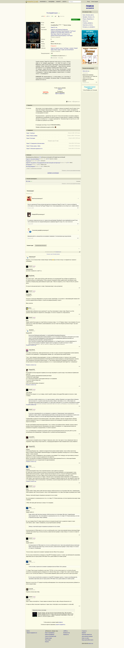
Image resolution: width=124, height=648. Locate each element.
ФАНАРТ (58, 1)
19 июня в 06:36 (32, 447)
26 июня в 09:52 (32, 589)
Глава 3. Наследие (30, 138)
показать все (58, 251)
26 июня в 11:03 (32, 597)
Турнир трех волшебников (67, 49)
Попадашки (29, 164)
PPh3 (30, 466)
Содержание (30, 130)
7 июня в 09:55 (32, 267)
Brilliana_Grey (43, 164)
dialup (69, 25)
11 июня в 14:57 (32, 438)
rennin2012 (31, 437)
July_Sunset (32, 349)
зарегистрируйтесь (60, 93)
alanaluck (31, 329)
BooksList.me (66, 632)
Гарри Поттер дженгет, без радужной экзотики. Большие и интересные (43, 162)
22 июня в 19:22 (32, 467)
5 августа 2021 (30, 238)
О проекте (84, 631)
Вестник (28, 181)
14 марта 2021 (30, 223)
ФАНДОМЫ (51, 1)
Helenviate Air (32, 256)
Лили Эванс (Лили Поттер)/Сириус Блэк (60, 34)
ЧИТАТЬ (45, 92)
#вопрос (90, 17)
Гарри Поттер (54, 27)
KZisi (30, 308)
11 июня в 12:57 (32, 390)
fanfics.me (90, 643)
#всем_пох (85, 21)
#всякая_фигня (90, 15)
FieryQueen (31, 275)
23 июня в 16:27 (32, 539)
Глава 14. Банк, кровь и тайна (33, 146)
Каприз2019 (35, 214)
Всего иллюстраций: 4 (33, 49)
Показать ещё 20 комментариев (53, 254)
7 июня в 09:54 (32, 257)
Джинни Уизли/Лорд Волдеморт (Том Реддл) (61, 35)
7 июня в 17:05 (32, 276)
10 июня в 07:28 (32, 318)
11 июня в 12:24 (32, 350)
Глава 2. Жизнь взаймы (31, 135)
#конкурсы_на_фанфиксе (89, 27)
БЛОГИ (64, 1)
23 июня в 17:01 (32, 562)
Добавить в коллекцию (53, 172)
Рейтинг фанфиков (49, 634)
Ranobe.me (66, 634)
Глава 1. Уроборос (30, 133)
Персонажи (48, 639)
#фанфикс (85, 17)
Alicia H (66, 25)
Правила (84, 632)
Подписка (28, 160)
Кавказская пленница (88, 74)
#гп (93, 17)
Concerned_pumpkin (37, 230)
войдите (60, 89)
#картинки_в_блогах (88, 25)
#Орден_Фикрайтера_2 (88, 19)
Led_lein (31, 588)
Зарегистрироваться (32, 632)
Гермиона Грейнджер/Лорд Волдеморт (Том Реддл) (63, 31)
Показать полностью (31, 345)
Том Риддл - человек (68, 48)
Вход (88, 1)
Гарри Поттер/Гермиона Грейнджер (59, 29)
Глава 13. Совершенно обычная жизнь (35, 143)
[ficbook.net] (55, 127)
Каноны (47, 641)
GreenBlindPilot (54, 25)
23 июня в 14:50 (32, 508)
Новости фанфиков (49, 632)
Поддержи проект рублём (90, 87)
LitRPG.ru (65, 631)
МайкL (71, 162)
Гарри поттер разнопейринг (32, 159)
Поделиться (77, 101)
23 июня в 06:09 (32, 487)
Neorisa (34, 198)
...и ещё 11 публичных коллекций (34, 168)
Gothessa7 (43, 160)
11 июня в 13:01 (32, 410)
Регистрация (94, 1)
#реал (84, 15)
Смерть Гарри (57, 49)
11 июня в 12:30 (32, 370)
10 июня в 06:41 (32, 309)
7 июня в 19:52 (32, 292)
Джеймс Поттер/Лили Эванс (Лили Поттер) (61, 32)
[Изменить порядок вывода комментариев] (80, 252)
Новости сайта (85, 638)
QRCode (69, 101)
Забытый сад (86, 71)
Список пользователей (50, 636)
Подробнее (29, 105)
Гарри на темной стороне (57, 48)
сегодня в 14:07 (86, 82)
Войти (28, 631)
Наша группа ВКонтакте (87, 639)
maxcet (52, 22)
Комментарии (48, 638)
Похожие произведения (32, 178)
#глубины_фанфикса (88, 23)
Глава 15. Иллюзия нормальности (34, 148)
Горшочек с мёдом (53, 158)
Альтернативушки (30, 166)
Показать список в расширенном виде (71, 170)
